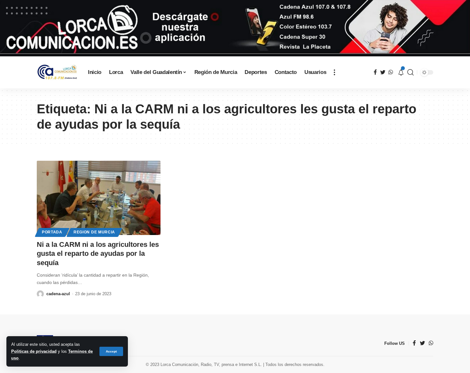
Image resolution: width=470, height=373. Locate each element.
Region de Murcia (94, 232)
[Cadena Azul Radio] (57, 72)
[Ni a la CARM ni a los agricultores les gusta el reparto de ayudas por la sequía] (99, 198)
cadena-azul (58, 293)
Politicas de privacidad (34, 351)
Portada (52, 232)
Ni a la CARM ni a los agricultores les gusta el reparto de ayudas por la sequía (98, 253)
